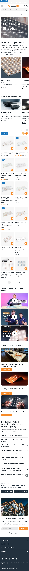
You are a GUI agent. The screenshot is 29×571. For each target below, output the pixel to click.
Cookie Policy (4, 562)
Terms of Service (14, 562)
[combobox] (14, 9)
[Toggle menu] (2, 6)
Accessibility (5, 563)
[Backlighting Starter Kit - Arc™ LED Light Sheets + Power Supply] (7, 264)
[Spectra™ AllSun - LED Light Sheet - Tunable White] (21, 188)
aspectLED (14, 568)
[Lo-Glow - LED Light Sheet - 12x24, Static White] (21, 165)
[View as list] (26, 133)
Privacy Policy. (14, 533)
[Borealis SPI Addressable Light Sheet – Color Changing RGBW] (21, 239)
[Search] (26, 10)
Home (3, 14)
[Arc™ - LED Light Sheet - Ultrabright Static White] (7, 165)
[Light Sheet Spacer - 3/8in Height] (21, 264)
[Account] (24, 6)
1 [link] (9, 282)
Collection (9, 14)
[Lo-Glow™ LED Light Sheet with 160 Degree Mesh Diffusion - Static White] (7, 188)
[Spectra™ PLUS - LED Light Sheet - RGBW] (7, 239)
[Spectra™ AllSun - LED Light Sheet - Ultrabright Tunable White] (7, 214)
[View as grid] (23, 133)
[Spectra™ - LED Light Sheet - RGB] (21, 214)
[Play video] (14, 301)
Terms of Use (22, 532)
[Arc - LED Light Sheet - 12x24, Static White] (7, 143)
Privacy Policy (24, 562)
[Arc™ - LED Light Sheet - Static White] (21, 143)
